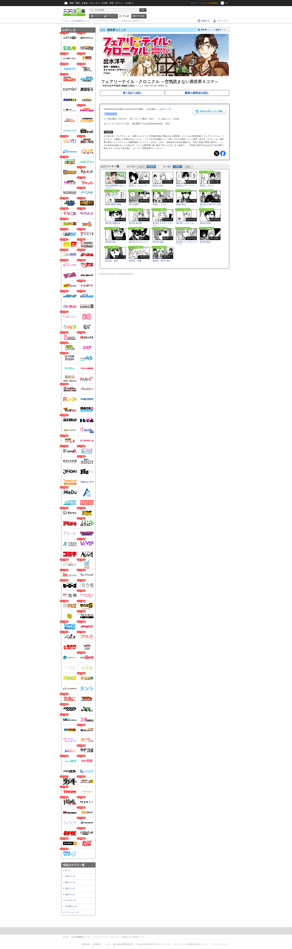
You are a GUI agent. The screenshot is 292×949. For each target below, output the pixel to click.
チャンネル (95, 3)
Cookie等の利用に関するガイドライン (154, 944)
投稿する (206, 21)
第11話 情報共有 (112, 223)
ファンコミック (72, 912)
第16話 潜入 (110, 242)
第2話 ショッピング (138, 185)
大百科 (105, 3)
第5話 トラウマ (207, 185)
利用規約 (97, 944)
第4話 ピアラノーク (185, 185)
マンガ (126, 16)
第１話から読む (132, 92)
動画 (72, 3)
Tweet (216, 153)
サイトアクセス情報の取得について (191, 944)
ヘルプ (107, 944)
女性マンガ (70, 894)
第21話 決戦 (111, 261)
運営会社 (86, 944)
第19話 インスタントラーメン (186, 243)
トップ (97, 16)
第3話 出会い (158, 185)
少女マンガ (70, 888)
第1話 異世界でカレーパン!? (115, 186)
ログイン (195, 3)
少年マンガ (70, 876)
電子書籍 (140, 16)
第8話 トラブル (159, 204)
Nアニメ (119, 3)
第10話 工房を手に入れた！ (210, 205)
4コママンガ (70, 900)
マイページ (222, 21)
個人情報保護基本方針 (123, 944)
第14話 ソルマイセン (185, 223)
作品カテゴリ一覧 (74, 864)
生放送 (85, 3)
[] (165, 109)
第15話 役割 (205, 223)
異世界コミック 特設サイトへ (214, 30)
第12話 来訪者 (135, 223)
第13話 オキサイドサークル (163, 224)
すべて (68, 870)
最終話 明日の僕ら (162, 261)
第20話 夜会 (205, 242)
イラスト (111, 16)
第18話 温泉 (158, 242)
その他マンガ (71, 906)
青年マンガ (70, 882)
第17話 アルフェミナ (138, 242)
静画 (78, 3)
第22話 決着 (135, 261)
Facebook (223, 153)
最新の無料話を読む (197, 92)
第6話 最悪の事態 (113, 204)
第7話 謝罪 (134, 204)
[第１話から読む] (164, 75)
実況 (112, 3)
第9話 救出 (181, 204)
